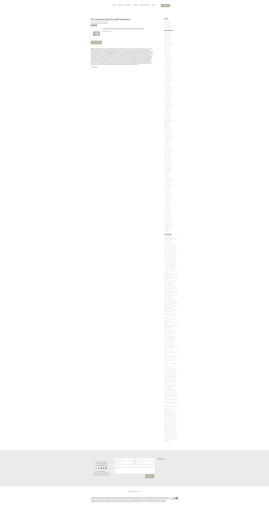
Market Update (144, 5)
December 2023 (168, 75)
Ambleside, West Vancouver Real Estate (103, 48)
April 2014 (166, 217)
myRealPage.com (137, 491)
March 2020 (167, 129)
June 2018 (166, 156)
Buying (128, 5)
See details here (107, 31)
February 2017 (168, 177)
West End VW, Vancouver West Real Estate (127, 63)
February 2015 (168, 206)
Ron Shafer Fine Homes (170, 25)
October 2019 (167, 138)
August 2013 (167, 228)
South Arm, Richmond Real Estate (97, 61)
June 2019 (166, 143)
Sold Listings (167, 27)
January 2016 (167, 195)
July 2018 (166, 154)
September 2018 (168, 150)
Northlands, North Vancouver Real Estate (129, 58)
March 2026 (167, 43)
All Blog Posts (167, 20)
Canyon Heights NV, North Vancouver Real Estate (102, 50)
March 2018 (167, 158)
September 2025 (168, 45)
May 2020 (167, 125)
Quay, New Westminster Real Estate (130, 59)
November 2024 (168, 59)
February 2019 (168, 149)
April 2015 (166, 204)
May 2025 (166, 52)
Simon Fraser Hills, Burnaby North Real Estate (143, 60)
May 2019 (166, 145)
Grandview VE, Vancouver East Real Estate (101, 54)
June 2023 (167, 84)
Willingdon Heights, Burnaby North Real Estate (116, 64)
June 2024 (167, 66)
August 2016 (167, 186)
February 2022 (168, 102)
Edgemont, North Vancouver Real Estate (119, 53)
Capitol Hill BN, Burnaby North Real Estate (133, 50)
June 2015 (166, 202)
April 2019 (166, 147)
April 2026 (167, 41)
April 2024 (167, 68)
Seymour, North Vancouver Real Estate (127, 60)
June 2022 (167, 98)
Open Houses (167, 24)
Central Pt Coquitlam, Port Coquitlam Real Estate (107, 51)
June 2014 (167, 213)
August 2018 (167, 152)
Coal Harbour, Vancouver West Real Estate (141, 51)
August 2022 (167, 95)
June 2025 (167, 50)
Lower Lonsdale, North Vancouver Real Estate (145, 56)
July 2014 (166, 211)
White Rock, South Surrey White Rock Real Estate (99, 64)
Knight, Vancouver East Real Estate (130, 56)
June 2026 (167, 37)
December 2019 (168, 134)
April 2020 (167, 127)
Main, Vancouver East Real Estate (126, 57)
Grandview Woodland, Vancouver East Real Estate (117, 54)
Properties (120, 5)
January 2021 (167, 116)
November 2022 (168, 89)
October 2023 (168, 79)
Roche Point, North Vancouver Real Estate (98, 60)
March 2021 (167, 115)
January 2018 (167, 161)
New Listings (167, 22)
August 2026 (167, 34)
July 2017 (166, 172)
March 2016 (167, 192)
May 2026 (166, 39)
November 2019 (168, 136)
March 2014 (167, 219)
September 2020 (168, 120)
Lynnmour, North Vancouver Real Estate (112, 57)
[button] (165, 5)
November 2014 (168, 208)
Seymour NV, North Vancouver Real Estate (113, 60)
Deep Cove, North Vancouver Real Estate (123, 52)
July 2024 (166, 64)
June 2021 (166, 111)
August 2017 (167, 170)
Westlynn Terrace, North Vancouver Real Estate (143, 63)
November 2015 (168, 197)
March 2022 (167, 100)
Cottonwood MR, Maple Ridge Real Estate (108, 52)
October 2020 (168, 118)
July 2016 (166, 188)
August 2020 (167, 122)
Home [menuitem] (114, 5)
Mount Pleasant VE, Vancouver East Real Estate (140, 57)
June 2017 (166, 174)
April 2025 (167, 54)
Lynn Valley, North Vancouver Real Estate (98, 57)
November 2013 (168, 224)
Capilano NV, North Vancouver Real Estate (118, 50)
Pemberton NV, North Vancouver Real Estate (116, 59)
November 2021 (168, 104)
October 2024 (168, 61)
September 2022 (168, 93)
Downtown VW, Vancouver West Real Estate (104, 53)
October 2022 (168, 91)
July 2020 (166, 124)
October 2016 (167, 183)
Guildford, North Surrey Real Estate (133, 54)
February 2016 (168, 193)
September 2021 (168, 107)
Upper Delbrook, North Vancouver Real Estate (140, 61)
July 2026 (166, 36)
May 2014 (166, 215)
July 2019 (166, 141)
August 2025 (167, 46)
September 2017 (168, 168)
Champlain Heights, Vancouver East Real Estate (125, 51)
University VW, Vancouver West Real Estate (123, 61)
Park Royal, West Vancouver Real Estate (144, 58)
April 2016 (166, 190)
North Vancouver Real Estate (101, 23)
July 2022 (166, 97)
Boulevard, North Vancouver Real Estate (131, 48)
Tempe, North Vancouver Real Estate (109, 61)
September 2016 (168, 184)
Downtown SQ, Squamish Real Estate (136, 52)
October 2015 (167, 199)
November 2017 (168, 165)
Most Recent (167, 32)
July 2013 (166, 229)
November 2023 (168, 77)
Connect (165, 5)
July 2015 (166, 201)
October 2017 (167, 167)
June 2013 (166, 231)
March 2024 (167, 70)
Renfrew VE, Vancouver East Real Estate (144, 59)
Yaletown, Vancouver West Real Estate (131, 64)
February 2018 (168, 159)
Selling (135, 5)
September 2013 (168, 226)
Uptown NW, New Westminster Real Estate (112, 63)
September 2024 (168, 63)
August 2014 (167, 210)
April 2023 (167, 86)
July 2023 (166, 82)
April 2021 (166, 113)
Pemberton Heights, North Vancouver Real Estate (99, 59)
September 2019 (168, 140)
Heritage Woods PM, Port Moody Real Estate (101, 56)
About (153, 5)
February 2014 (168, 220)
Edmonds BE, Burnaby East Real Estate (134, 53)
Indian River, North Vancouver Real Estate (116, 56)
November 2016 (168, 181)
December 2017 (168, 163)
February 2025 (168, 57)
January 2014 (167, 222)
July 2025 (166, 48)
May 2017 (166, 176)
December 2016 (168, 179)
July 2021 (166, 109)
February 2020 (168, 131)
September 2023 (168, 80)
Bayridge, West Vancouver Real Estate (117, 48)
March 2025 (167, 55)
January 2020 (167, 132)
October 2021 (167, 106)
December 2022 (168, 88)
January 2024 (167, 73)
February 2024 (168, 71)
